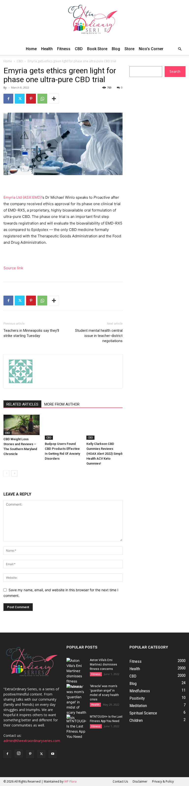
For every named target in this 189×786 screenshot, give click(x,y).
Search (175, 71)
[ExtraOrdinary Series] (94, 21)
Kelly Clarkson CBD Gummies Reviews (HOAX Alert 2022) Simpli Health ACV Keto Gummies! (104, 453)
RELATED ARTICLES (22, 404)
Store (129, 48)
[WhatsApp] (42, 99)
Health (47, 48)
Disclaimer (140, 781)
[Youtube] (53, 754)
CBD (79, 48)
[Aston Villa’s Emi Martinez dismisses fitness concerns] (76, 673)
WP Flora (70, 781)
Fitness (63, 48)
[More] (54, 99)
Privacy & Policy (163, 781)
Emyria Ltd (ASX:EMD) (22, 197)
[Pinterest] (31, 99)
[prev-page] (6, 473)
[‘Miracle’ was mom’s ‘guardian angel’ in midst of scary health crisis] (76, 702)
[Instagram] (19, 753)
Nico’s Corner (151, 48)
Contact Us (120, 781)
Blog (116, 48)
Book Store (97, 48)
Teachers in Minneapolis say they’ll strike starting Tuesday (31, 333)
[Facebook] (8, 99)
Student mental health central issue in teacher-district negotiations (99, 335)
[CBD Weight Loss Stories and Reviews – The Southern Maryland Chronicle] (21, 425)
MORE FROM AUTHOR (61, 404)
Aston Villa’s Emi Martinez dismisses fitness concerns (103, 664)
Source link (13, 268)
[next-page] (14, 473)
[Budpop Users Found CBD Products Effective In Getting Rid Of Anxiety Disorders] (63, 427)
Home (31, 48)
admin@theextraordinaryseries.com (31, 740)
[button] (180, 49)
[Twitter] (20, 99)
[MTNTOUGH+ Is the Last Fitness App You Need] (76, 726)
